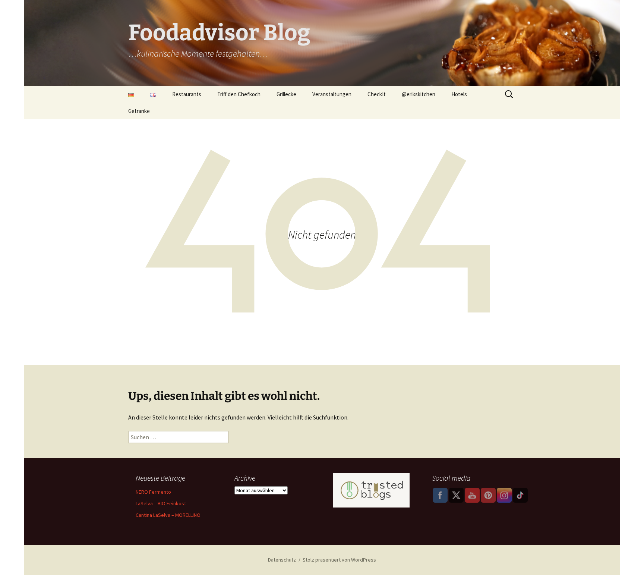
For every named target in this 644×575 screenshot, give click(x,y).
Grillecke (286, 94)
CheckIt (376, 94)
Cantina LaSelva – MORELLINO (168, 515)
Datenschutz (282, 559)
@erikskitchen (418, 94)
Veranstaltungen (331, 94)
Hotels (459, 94)
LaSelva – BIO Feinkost (161, 503)
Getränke (139, 110)
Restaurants (186, 94)
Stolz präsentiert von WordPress (339, 559)
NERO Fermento (153, 491)
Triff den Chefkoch (239, 94)
